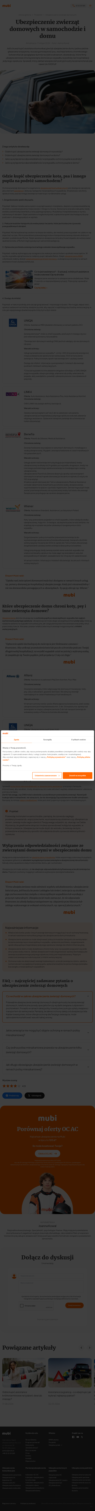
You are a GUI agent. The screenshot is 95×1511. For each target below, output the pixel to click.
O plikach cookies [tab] (78, 740)
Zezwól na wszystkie (77, 775)
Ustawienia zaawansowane (46, 775)
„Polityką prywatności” (56, 757)
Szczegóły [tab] (47, 740)
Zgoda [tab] (16, 740)
